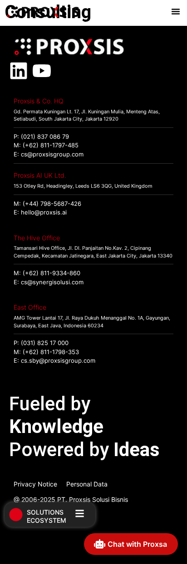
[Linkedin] (18, 70)
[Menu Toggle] (175, 11)
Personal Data (87, 484)
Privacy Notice (35, 484)
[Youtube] (41, 70)
